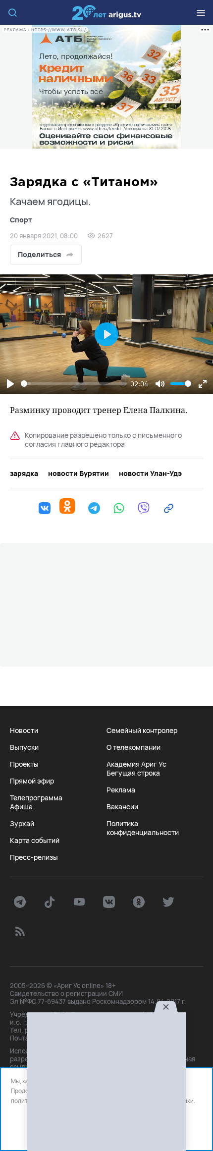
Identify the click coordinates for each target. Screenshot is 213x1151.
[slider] (74, 383)
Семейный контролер (141, 730)
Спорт (21, 219)
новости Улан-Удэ (150, 473)
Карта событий (34, 840)
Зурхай (22, 823)
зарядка (24, 473)
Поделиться (39, 254)
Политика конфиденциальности (142, 828)
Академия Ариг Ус (136, 764)
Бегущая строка (133, 773)
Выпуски (24, 747)
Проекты (24, 764)
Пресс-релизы (34, 857)
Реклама (120, 789)
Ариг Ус (106, 12)
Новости (24, 730)
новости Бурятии (78, 473)
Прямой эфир (32, 781)
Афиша (21, 806)
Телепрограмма (36, 797)
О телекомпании (133, 747)
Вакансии (122, 806)
